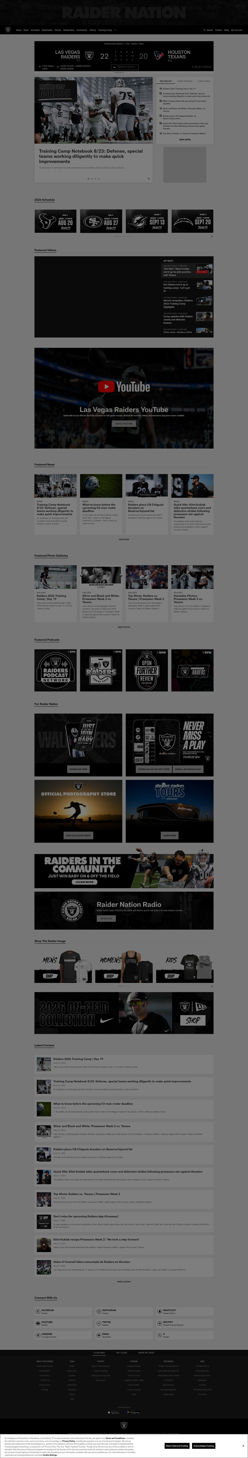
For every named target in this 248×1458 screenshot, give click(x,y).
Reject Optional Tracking (177, 1446)
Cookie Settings (50, 1455)
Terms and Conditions (115, 1438)
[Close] (243, 1446)
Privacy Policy (68, 1441)
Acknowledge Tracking (204, 1446)
